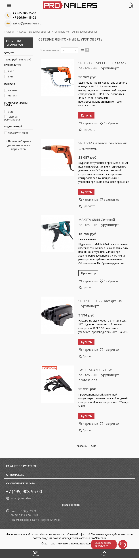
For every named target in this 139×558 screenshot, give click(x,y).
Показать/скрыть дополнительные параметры (19, 145)
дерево (12, 90)
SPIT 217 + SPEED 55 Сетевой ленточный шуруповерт (102, 65)
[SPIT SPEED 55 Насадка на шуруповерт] (57, 315)
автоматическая (18, 133)
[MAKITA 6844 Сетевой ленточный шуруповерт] (57, 234)
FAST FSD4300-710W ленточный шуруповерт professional (98, 374)
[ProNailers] (70, 5)
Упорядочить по (50, 50)
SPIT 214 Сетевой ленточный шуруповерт (102, 145)
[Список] (87, 50)
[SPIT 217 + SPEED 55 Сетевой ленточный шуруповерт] (57, 77)
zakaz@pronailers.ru (27, 23)
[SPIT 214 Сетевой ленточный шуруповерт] (57, 157)
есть (11, 111)
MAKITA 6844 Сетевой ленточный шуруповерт (98, 222)
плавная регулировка (12, 118)
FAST (11, 71)
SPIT (10, 76)
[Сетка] (82, 50)
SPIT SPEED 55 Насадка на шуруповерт (100, 303)
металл (12, 95)
